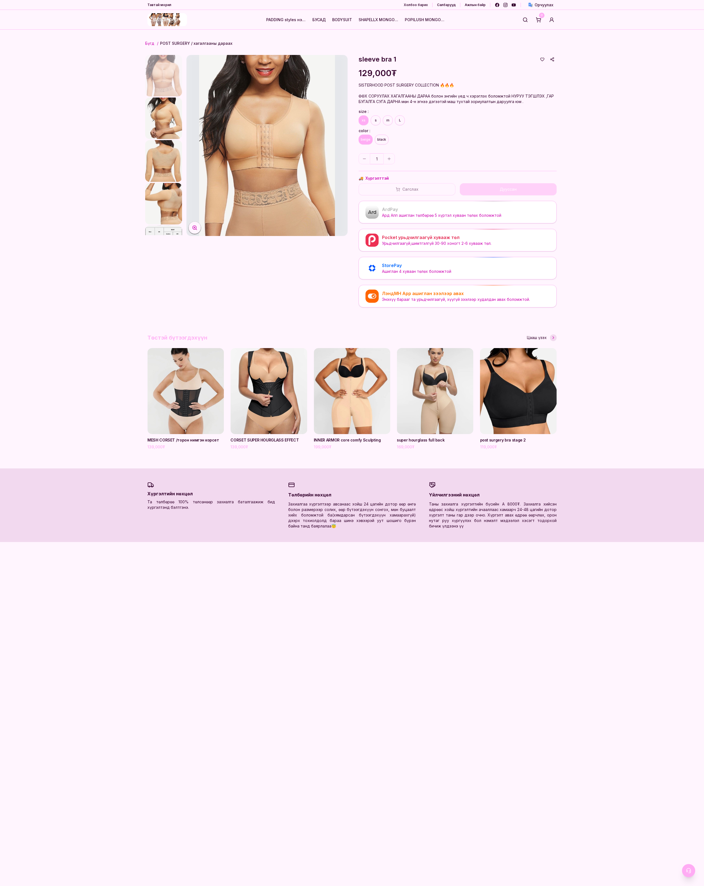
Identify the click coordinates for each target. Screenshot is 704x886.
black (381, 139)
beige (365, 139)
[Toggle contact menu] (688, 870)
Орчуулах (544, 4)
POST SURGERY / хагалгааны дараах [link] (196, 43)
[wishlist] (542, 59)
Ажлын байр (475, 5)
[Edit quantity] (401, 158)
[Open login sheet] (552, 20)
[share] (552, 59)
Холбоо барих (416, 5)
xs (363, 120)
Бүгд (149, 43)
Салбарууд (446, 5)
